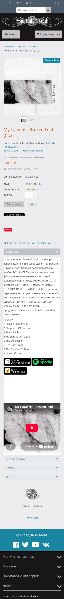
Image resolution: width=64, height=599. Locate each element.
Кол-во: (8, 195)
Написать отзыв (33, 150)
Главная (9, 46)
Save (9, 229)
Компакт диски (27, 46)
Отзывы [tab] (10, 468)
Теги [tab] (8, 476)
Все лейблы (32, 518)
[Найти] (48, 10)
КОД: (7, 184)
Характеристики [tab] (16, 459)
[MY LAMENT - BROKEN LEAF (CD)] (32, 86)
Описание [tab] (12, 251)
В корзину (13, 204)
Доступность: (12, 189)
